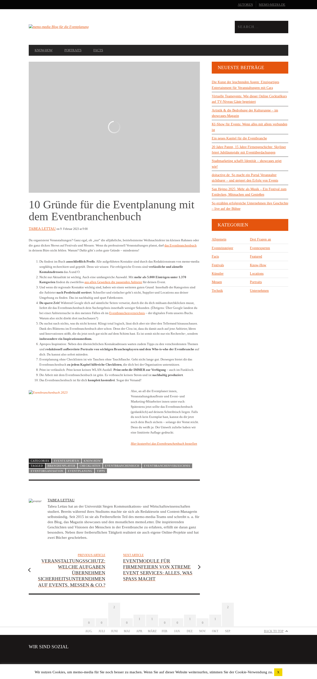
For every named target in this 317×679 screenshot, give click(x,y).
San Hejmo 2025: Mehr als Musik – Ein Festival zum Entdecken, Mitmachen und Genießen (249, 191)
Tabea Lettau (42, 229)
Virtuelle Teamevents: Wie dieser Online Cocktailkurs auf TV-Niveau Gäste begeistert (249, 99)
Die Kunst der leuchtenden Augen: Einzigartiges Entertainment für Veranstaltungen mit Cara (245, 84)
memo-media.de (272, 4)
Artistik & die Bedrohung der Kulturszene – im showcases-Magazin (245, 113)
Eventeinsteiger (222, 248)
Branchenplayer (61, 465)
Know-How (44, 50)
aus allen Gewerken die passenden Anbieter (113, 282)
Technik (217, 291)
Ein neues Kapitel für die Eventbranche (239, 138)
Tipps (101, 470)
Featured (256, 256)
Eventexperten (66, 460)
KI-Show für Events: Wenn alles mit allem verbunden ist (249, 127)
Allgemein (219, 239)
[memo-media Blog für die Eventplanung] (93, 27)
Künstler (218, 273)
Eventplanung (80, 470)
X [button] (278, 672)
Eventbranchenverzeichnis (127, 313)
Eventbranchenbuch (122, 465)
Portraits (72, 50)
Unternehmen (259, 291)
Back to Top (274, 631)
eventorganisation (47, 470)
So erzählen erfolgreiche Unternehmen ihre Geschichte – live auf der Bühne (250, 206)
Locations (257, 273)
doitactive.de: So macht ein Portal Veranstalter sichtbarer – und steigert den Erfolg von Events (245, 177)
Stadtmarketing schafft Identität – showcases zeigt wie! (247, 163)
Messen (217, 282)
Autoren (245, 4)
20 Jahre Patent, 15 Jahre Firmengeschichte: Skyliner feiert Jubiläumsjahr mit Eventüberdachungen (249, 149)
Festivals (218, 265)
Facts (98, 50)
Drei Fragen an (260, 239)
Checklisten (90, 465)
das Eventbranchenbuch (180, 245)
